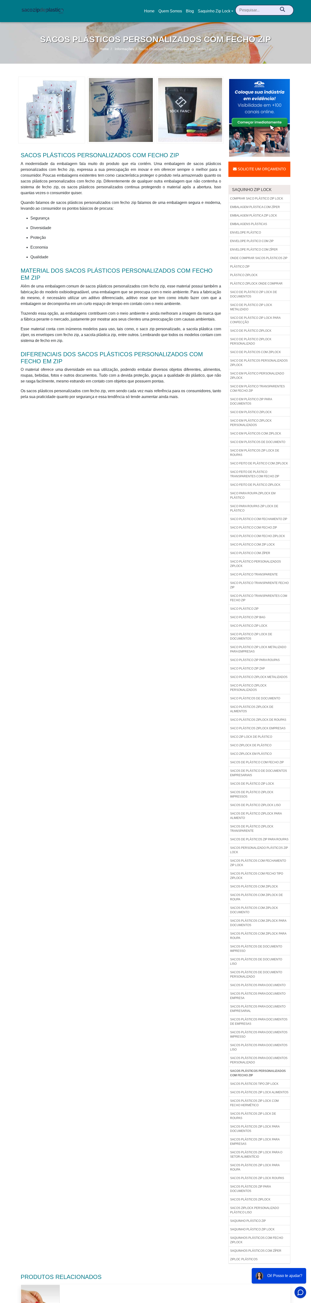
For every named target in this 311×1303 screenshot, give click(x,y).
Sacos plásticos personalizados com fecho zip (258, 1073)
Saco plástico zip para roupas (255, 660)
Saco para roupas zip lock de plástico (254, 508)
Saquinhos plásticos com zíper (255, 1250)
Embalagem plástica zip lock (253, 215)
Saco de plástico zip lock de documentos (253, 294)
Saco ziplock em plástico (251, 754)
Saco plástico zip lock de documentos (251, 636)
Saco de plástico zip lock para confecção (255, 320)
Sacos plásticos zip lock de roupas (253, 1116)
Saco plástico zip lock (248, 625)
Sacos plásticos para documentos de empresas (258, 1021)
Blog (190, 11)
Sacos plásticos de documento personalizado (256, 974)
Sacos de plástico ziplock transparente (251, 829)
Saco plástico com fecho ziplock (257, 536)
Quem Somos (170, 11)
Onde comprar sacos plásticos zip (258, 258)
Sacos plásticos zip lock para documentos (255, 1129)
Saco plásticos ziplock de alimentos (251, 709)
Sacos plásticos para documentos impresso (258, 1034)
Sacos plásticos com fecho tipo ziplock (256, 876)
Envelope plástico (245, 232)
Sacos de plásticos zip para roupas (259, 839)
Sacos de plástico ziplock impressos (251, 794)
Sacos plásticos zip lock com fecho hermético (254, 1103)
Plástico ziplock (244, 275)
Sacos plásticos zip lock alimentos (259, 1092)
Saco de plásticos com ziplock (255, 352)
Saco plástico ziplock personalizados (248, 688)
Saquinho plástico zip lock (252, 1229)
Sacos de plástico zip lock (252, 783)
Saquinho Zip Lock (214, 11)
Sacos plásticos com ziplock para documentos (258, 923)
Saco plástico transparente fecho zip (259, 585)
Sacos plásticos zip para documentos (250, 1189)
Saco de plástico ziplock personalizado (250, 341)
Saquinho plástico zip (248, 1221)
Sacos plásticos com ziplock (254, 886)
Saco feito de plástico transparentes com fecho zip (254, 474)
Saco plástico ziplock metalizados (258, 677)
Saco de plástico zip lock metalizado (251, 307)
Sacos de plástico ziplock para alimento (256, 816)
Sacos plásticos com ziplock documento (254, 910)
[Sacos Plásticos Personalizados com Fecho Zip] (51, 110)
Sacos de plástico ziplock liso (255, 805)
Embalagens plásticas (248, 224)
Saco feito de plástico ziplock (255, 484)
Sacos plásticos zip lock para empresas (255, 1142)
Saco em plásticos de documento (257, 442)
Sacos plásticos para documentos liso (258, 1047)
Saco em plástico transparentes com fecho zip (257, 388)
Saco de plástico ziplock (250, 330)
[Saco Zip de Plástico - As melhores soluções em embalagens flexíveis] (42, 11)
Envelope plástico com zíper (254, 249)
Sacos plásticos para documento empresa (257, 996)
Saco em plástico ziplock (251, 412)
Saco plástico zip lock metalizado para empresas (258, 649)
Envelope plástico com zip (252, 241)
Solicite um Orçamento (261, 169)
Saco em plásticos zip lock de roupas (254, 453)
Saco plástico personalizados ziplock (255, 564)
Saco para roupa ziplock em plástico (253, 495)
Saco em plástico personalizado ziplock (257, 376)
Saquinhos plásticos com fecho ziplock (256, 1240)
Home (150, 12)
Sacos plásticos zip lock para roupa (255, 1167)
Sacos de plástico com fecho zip (257, 762)
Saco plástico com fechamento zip (258, 519)
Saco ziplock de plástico (250, 745)
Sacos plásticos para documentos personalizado (258, 1060)
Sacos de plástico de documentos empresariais (258, 773)
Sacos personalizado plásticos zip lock (259, 850)
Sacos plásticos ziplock (250, 1199)
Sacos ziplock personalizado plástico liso (254, 1210)
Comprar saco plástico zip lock (256, 198)
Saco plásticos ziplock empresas (257, 728)
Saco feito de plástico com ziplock (259, 463)
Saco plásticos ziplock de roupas (258, 719)
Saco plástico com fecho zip (253, 527)
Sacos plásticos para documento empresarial (257, 1009)
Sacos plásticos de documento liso (256, 961)
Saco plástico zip (244, 608)
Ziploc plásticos (244, 1259)
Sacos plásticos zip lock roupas (257, 1178)
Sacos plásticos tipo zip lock (254, 1084)
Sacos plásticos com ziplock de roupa (256, 897)
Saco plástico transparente (254, 574)
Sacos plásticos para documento (257, 985)
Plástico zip (240, 266)
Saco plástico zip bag (247, 617)
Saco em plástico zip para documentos (251, 401)
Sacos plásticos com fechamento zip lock (258, 863)
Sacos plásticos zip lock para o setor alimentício (256, 1154)
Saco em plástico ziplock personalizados (251, 423)
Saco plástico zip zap (247, 668)
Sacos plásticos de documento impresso (256, 949)
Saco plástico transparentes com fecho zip (258, 598)
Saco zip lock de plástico (251, 736)
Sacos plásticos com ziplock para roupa (258, 936)
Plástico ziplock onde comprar (256, 283)
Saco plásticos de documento (255, 698)
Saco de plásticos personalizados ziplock (259, 363)
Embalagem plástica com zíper (255, 207)
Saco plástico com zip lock (252, 544)
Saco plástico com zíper (250, 553)
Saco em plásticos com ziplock (255, 433)
